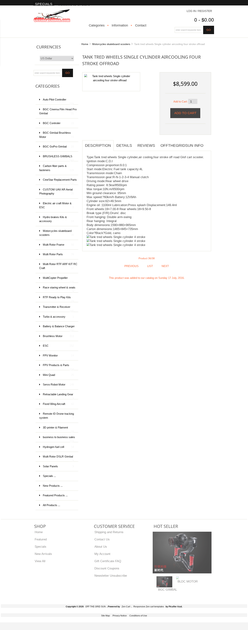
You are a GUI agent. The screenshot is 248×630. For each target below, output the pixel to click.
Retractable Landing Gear (58, 396)
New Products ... (53, 485)
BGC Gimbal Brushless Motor (56, 134)
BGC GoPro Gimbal (58, 146)
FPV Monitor (58, 355)
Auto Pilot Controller (58, 101)
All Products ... (51, 505)
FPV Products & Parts (58, 367)
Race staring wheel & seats (59, 289)
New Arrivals (43, 553)
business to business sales (59, 439)
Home (84, 44)
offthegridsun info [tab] (181, 145)
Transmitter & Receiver (58, 308)
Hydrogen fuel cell (58, 446)
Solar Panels (58, 466)
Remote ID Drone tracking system (56, 415)
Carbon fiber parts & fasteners (56, 168)
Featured (41, 539)
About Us (100, 546)
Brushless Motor (58, 336)
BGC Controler (58, 123)
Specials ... (49, 475)
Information (120, 25)
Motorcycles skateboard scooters (111, 44)
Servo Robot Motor (58, 384)
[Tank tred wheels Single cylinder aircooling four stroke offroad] (109, 78)
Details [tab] (124, 145)
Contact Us (102, 539)
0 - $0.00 (204, 20)
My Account (102, 553)
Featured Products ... (55, 495)
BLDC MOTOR (188, 581)
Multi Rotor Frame (58, 244)
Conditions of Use (138, 615)
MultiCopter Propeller (58, 279)
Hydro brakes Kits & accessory (56, 219)
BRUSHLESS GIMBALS (58, 158)
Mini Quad (58, 374)
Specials (43, 4)
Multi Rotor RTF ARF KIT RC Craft (58, 266)
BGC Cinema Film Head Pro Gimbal (58, 111)
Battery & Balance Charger (59, 328)
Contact (140, 25)
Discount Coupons (106, 568)
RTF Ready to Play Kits (58, 299)
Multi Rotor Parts (58, 254)
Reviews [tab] (146, 145)
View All (40, 561)
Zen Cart (126, 606)
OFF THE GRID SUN (95, 606)
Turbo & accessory (58, 316)
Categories (97, 25)
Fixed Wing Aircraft (58, 403)
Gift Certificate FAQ (107, 561)
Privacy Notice (120, 615)
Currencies (48, 47)
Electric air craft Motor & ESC (56, 205)
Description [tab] (98, 145)
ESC (58, 345)
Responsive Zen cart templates (148, 606)
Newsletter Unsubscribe (110, 575)
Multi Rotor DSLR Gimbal (58, 458)
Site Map (105, 615)
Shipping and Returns (108, 532)
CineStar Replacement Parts (60, 181)
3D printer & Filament (58, 429)
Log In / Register (199, 11)
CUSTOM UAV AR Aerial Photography (56, 191)
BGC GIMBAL (167, 589)
